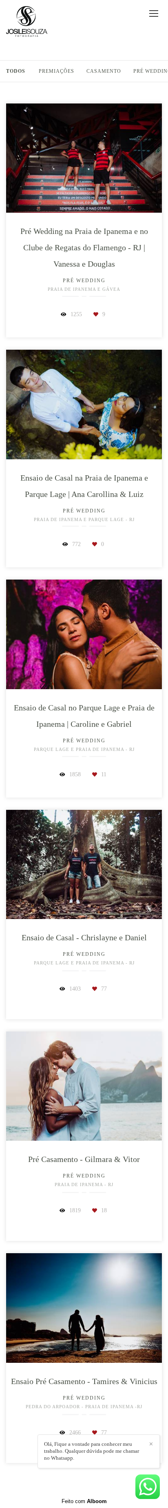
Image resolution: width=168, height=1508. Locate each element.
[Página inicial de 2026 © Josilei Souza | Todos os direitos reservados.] (26, 22)
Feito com (84, 1501)
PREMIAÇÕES (56, 71)
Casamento (103, 71)
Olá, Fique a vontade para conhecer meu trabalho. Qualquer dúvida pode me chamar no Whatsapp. (91, 1451)
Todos (15, 71)
